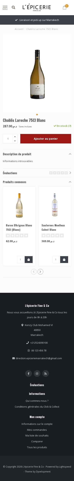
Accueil (19, 29)
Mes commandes (37, 429)
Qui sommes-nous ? (37, 400)
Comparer (37, 441)
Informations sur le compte (37, 424)
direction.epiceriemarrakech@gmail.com (39, 358)
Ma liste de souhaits (37, 435)
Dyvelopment (43, 471)
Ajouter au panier (46, 138)
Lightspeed (65, 466)
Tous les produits (37, 447)
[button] (37, 114)
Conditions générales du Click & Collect (37, 406)
